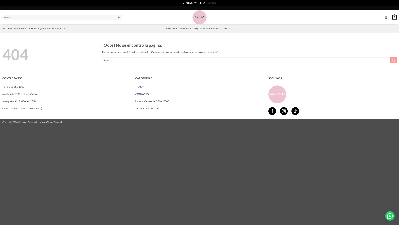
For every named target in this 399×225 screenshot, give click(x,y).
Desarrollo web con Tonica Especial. (45, 122)
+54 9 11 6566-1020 (13, 86)
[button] (386, 17)
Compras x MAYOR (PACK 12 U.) (181, 28)
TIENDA (139, 86)
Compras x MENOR (210, 28)
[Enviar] (119, 17)
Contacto (228, 28)
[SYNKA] (199, 17)
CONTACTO (142, 93)
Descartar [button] (211, 2)
